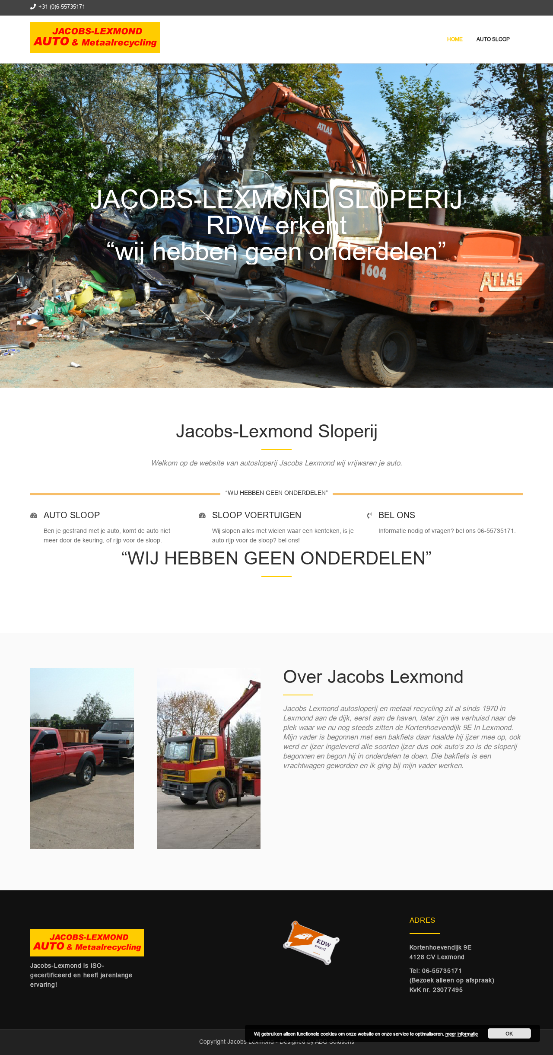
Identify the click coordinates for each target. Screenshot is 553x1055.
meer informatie (461, 1033)
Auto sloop (493, 39)
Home (454, 39)
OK (509, 1033)
